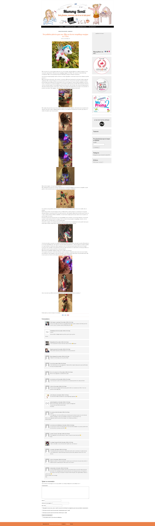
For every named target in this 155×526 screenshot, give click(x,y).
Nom (43, 500)
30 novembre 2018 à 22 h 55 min (60, 386)
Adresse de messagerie (47, 503)
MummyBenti (53, 342)
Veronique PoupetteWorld (55, 442)
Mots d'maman (53, 356)
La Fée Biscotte (53, 395)
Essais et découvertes (62, 31)
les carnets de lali (53, 412)
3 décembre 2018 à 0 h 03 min (67, 442)
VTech (71, 72)
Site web (44, 505)
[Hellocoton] (109, 51)
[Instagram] (107, 51)
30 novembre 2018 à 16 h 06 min (62, 356)
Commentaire (45, 485)
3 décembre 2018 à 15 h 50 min (62, 468)
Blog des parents (53, 349)
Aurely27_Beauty (53, 433)
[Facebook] (105, 51)
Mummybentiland (82, 26)
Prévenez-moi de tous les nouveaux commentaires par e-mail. (56, 510)
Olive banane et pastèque (55, 322)
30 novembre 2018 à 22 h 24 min (66, 372)
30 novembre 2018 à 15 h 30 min (63, 349)
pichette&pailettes (54, 402)
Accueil (61, 26)
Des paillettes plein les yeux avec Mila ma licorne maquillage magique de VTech (65, 35)
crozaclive (52, 449)
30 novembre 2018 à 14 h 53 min (62, 342)
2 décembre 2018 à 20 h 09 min (63, 433)
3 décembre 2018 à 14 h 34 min (60, 459)
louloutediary (53, 468)
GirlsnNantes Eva (53, 330)
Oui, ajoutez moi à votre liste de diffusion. (52, 517)
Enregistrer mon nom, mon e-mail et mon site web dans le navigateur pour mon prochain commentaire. (65, 508)
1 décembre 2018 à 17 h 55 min (64, 402)
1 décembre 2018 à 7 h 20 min (63, 395)
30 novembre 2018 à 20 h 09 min (59, 363)
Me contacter (92, 26)
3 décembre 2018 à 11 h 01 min (61, 449)
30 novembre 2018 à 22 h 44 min (63, 379)
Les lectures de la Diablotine (56, 425)
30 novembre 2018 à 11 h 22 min (67, 322)
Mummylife (70, 31)
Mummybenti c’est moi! (70, 26)
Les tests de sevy (53, 379)
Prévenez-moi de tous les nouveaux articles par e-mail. (55, 512)
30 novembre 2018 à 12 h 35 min (63, 330)
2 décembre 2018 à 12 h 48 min (68, 425)
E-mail (95, 142)
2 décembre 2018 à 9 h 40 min (63, 412)
